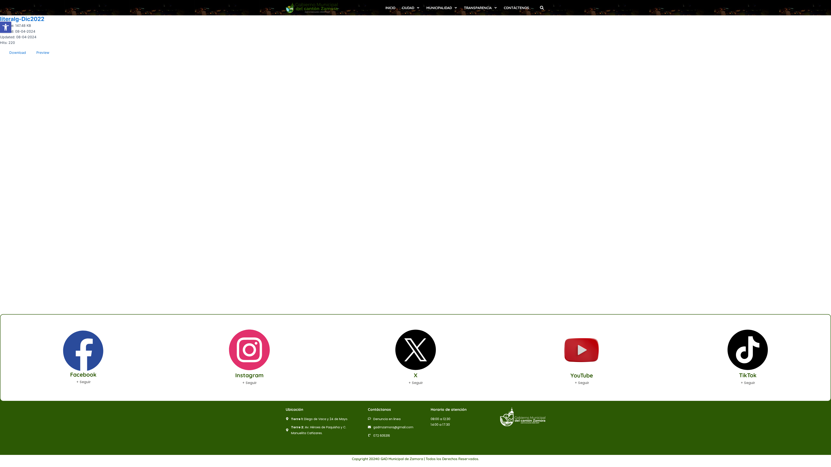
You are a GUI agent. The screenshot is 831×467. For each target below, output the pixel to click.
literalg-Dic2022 (22, 19)
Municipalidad (439, 8)
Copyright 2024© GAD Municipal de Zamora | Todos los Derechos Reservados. (415, 459)
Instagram (249, 375)
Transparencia (478, 8)
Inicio (390, 8)
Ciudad (408, 8)
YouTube (581, 375)
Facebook (83, 374)
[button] (541, 7)
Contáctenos (516, 8)
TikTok (748, 375)
